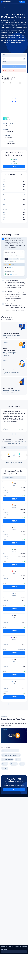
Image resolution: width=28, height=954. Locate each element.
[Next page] (21, 704)
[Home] (6, 2)
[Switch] (24, 59)
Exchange (14, 789)
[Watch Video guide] (14, 735)
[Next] (15, 434)
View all (13, 463)
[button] (14, 258)
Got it (14, 951)
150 (18, 704)
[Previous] (12, 434)
